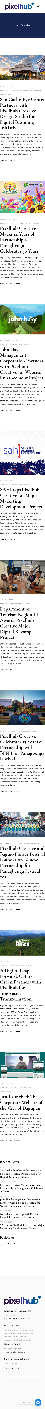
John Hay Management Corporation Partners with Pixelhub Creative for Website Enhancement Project (22, 363)
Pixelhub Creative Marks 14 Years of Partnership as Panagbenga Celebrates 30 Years (19, 239)
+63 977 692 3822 (12, 1326)
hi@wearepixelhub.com (14, 1352)
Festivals (14, 223)
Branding (4, 90)
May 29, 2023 (6, 1084)
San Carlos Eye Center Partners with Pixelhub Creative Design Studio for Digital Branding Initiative (22, 113)
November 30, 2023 (9, 843)
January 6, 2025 (8, 731)
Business (14, 965)
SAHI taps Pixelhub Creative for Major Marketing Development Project (21, 498)
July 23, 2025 (6, 1211)
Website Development (30, 223)
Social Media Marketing (21, 90)
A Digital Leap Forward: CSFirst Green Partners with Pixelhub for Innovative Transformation (20, 984)
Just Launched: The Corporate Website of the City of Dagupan (21, 1102)
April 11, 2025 (6, 481)
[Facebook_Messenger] (38, 1402)
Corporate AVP (26, 965)
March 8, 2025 (7, 600)
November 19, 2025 (9, 340)
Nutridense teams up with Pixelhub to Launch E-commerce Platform (21, 1215)
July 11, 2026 (6, 86)
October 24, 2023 (9, 961)
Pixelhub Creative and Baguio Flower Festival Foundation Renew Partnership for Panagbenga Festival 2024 (22, 862)
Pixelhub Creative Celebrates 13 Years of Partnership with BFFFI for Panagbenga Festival (22, 747)
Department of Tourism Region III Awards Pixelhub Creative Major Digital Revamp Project (19, 623)
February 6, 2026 (8, 219)
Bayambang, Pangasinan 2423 (17, 1318)
